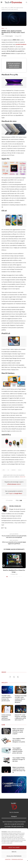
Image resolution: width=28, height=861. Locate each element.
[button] (3, 565)
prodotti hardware (21, 44)
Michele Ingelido (9, 36)
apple (4, 470)
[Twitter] (14, 677)
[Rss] (18, 677)
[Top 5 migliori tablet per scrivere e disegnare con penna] (6, 741)
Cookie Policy (8, 859)
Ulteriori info (22, 476)
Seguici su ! (15, 493)
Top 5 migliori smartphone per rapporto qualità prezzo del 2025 (17, 750)
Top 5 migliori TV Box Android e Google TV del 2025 (18, 759)
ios (8, 470)
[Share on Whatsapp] (19, 500)
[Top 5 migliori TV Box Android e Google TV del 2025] (6, 760)
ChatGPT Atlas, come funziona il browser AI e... (14, 784)
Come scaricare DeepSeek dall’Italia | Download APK (6, 717)
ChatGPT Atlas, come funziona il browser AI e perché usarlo (6, 698)
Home (3, 7)
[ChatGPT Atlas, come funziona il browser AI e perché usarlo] (7, 690)
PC (9, 7)
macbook (14, 470)
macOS (19, 470)
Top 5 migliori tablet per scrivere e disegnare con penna (18, 740)
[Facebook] (10, 677)
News (6, 7)
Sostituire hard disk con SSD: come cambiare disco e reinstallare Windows (20, 699)
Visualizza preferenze (14, 856)
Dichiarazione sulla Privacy (17, 859)
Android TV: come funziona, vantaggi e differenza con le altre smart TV (20, 717)
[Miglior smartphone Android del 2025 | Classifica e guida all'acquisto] (6, 731)
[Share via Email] (21, 500)
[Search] (26, 2)
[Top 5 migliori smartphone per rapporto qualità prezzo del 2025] (6, 750)
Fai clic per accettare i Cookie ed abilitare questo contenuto (14, 65)
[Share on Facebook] (16, 500)
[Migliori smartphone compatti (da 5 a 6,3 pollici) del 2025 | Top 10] (6, 770)
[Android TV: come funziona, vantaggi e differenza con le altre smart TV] (20, 709)
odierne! (14, 484)
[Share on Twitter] (17, 500)
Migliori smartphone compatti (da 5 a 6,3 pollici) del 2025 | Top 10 (18, 770)
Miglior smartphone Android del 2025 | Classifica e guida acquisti (18, 731)
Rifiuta (14, 852)
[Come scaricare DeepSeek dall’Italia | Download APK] (7, 709)
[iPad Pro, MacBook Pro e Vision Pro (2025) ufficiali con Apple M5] (14, 560)
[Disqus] (14, 601)
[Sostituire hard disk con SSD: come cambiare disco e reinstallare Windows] (20, 690)
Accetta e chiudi (14, 847)
